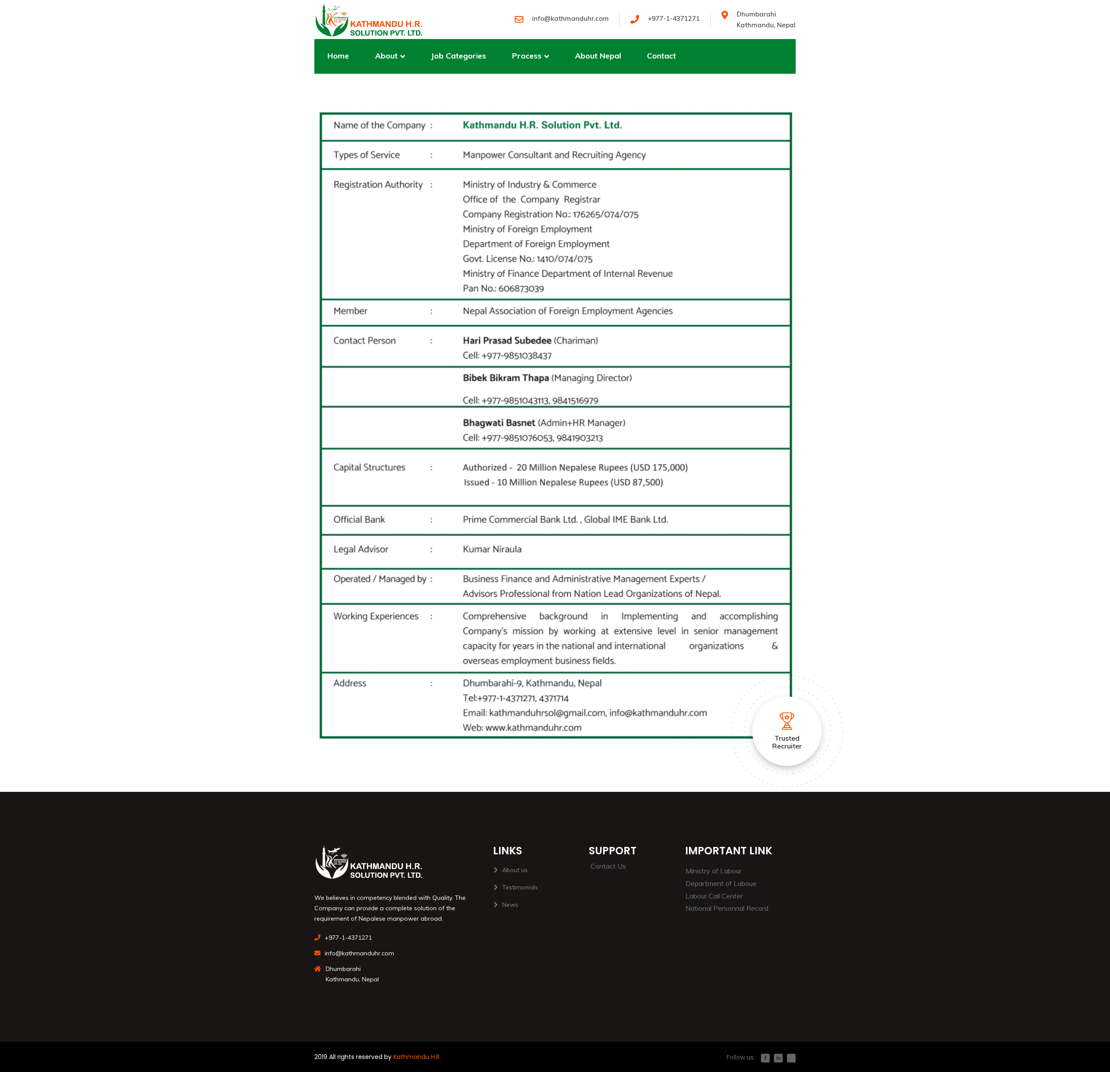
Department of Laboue (721, 883)
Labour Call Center (714, 896)
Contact (661, 56)
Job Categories (458, 56)
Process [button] (527, 56)
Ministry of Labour (713, 870)
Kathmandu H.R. (417, 1056)
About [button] (386, 56)
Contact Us (608, 866)
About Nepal (598, 56)
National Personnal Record (727, 908)
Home (338, 56)
